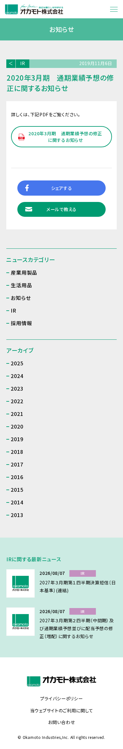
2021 (17, 413)
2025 (17, 363)
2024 (17, 376)
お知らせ (21, 297)
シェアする (61, 188)
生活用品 (21, 285)
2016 (17, 477)
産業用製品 (24, 272)
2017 (17, 464)
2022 (17, 401)
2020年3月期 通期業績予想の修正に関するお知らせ (65, 136)
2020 (17, 426)
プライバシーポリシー (61, 699)
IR (22, 63)
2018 (17, 451)
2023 (17, 388)
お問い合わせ (61, 722)
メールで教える (61, 209)
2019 (17, 439)
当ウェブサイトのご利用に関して (61, 711)
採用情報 (21, 323)
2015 (17, 489)
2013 (17, 515)
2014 (17, 502)
